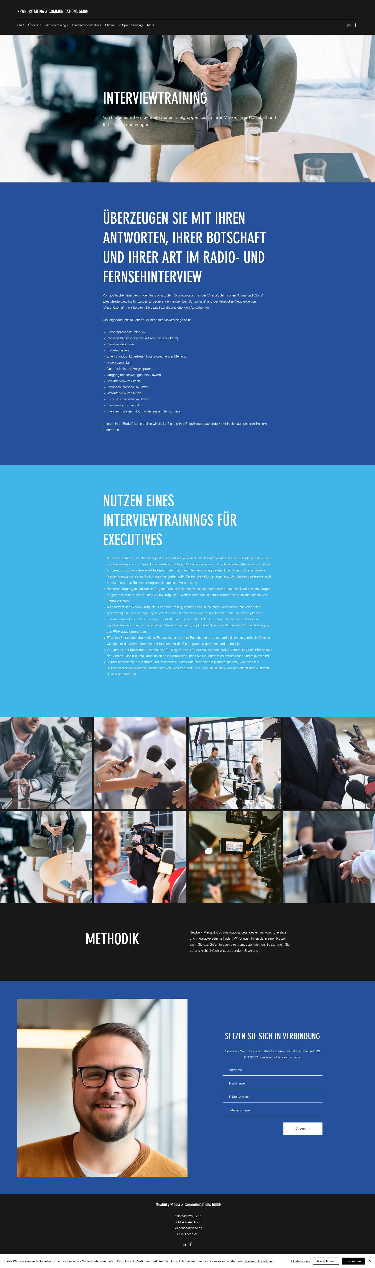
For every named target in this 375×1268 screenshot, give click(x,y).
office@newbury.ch (188, 1216)
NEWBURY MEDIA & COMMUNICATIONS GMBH (52, 11)
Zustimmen (353, 1261)
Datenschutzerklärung (258, 1261)
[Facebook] (355, 25)
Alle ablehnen (326, 1261)
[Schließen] (369, 1261)
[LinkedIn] (349, 25)
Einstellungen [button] (300, 1261)
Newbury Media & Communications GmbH (188, 1204)
